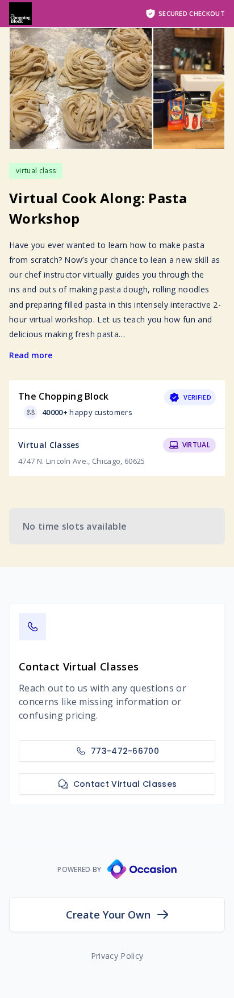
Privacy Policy (117, 955)
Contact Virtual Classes (125, 784)
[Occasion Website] (142, 869)
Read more (30, 355)
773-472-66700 (125, 751)
